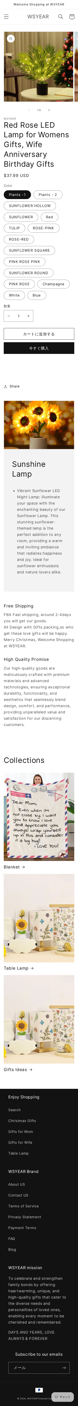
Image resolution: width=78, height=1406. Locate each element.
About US (16, 1184)
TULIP (14, 228)
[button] (6, 16)
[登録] (63, 1368)
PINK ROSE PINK (24, 262)
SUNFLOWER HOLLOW (30, 206)
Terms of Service (23, 1206)
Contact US (18, 1195)
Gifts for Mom (20, 1132)
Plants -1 (17, 195)
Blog (12, 1249)
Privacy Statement (24, 1217)
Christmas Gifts (22, 1121)
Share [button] (15, 386)
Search (14, 1110)
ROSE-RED (19, 239)
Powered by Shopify (49, 1398)
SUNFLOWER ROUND (28, 273)
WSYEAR (32, 1398)
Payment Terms (22, 1228)
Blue (37, 295)
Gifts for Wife (20, 1142)
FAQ (11, 1239)
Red (49, 217)
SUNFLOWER (21, 217)
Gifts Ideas (15, 1069)
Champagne (54, 284)
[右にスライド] (49, 110)
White (14, 295)
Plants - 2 (48, 195)
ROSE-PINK (43, 228)
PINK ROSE (19, 284)
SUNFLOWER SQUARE (29, 250)
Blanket (12, 867)
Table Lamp (16, 968)
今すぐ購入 (39, 348)
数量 (7, 306)
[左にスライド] (28, 110)
